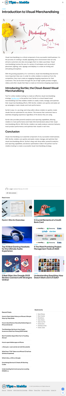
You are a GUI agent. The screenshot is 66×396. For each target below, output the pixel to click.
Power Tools (41, 327)
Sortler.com (15, 98)
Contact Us (53, 390)
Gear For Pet (41, 322)
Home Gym (41, 323)
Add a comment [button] (12, 193)
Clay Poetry (41, 320)
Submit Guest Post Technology (20, 390)
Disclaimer (9, 390)
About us (4, 390)
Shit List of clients (46, 390)
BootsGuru (41, 318)
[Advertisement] (15, 296)
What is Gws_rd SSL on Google (11, 358)
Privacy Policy (37, 390)
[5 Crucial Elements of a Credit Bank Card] (49, 208)
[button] (3, 2)
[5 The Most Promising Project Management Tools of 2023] (49, 234)
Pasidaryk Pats (42, 325)
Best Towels (41, 316)
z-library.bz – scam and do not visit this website (16, 347)
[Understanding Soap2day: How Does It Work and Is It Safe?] (49, 263)
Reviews (4, 244)
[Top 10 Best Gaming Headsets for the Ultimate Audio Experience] (17, 234)
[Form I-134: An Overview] (17, 208)
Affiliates (31, 390)
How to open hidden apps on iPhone (13, 342)
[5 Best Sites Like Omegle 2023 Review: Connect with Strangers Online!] (17, 263)
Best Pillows (41, 314)
